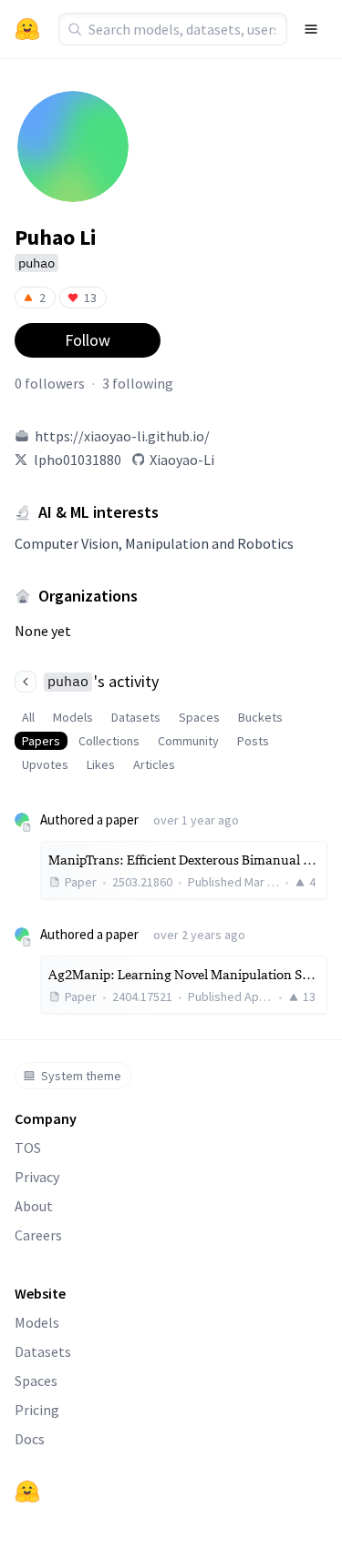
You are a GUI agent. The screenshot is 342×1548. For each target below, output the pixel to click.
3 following (137, 383)
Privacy (37, 1177)
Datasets (136, 717)
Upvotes (45, 764)
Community (188, 741)
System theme (81, 1075)
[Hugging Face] (27, 1491)
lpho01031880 (77, 459)
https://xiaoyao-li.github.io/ (122, 436)
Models (73, 717)
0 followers (50, 383)
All (28, 717)
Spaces (199, 717)
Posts (253, 741)
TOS (28, 1147)
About (34, 1206)
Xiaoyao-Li (182, 459)
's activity (103, 681)
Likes (101, 764)
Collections (109, 741)
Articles (154, 764)
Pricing (37, 1410)
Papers (41, 741)
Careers (38, 1235)
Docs (30, 1439)
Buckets (260, 717)
